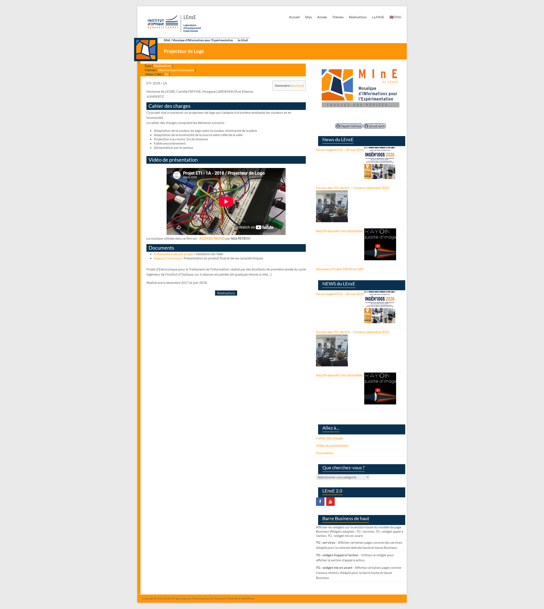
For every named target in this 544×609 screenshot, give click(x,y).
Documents (324, 453)
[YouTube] (330, 501)
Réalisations (358, 17)
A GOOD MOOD (212, 238)
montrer (297, 85)
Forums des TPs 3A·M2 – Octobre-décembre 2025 (352, 188)
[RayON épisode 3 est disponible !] (380, 231)
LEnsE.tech (376, 126)
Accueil (294, 17)
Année (322, 17)
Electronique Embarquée (176, 70)
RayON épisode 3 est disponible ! (340, 231)
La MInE (378, 17)
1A (166, 74)
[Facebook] (320, 501)
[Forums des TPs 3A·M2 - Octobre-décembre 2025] (332, 193)
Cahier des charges (329, 438)
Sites (308, 17)
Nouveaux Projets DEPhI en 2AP (340, 269)
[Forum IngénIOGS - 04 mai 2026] (380, 150)
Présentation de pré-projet (173, 254)
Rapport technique (167, 258)
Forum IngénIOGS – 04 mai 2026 (340, 150)
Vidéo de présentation (332, 445)
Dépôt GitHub (350, 126)
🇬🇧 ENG (395, 17)
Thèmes (338, 17)
